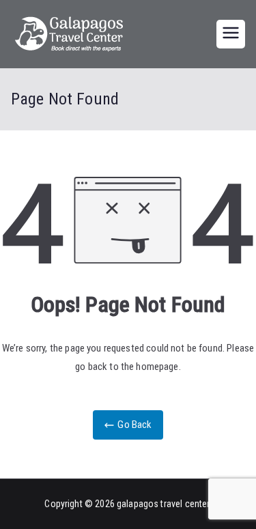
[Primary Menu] (231, 34)
